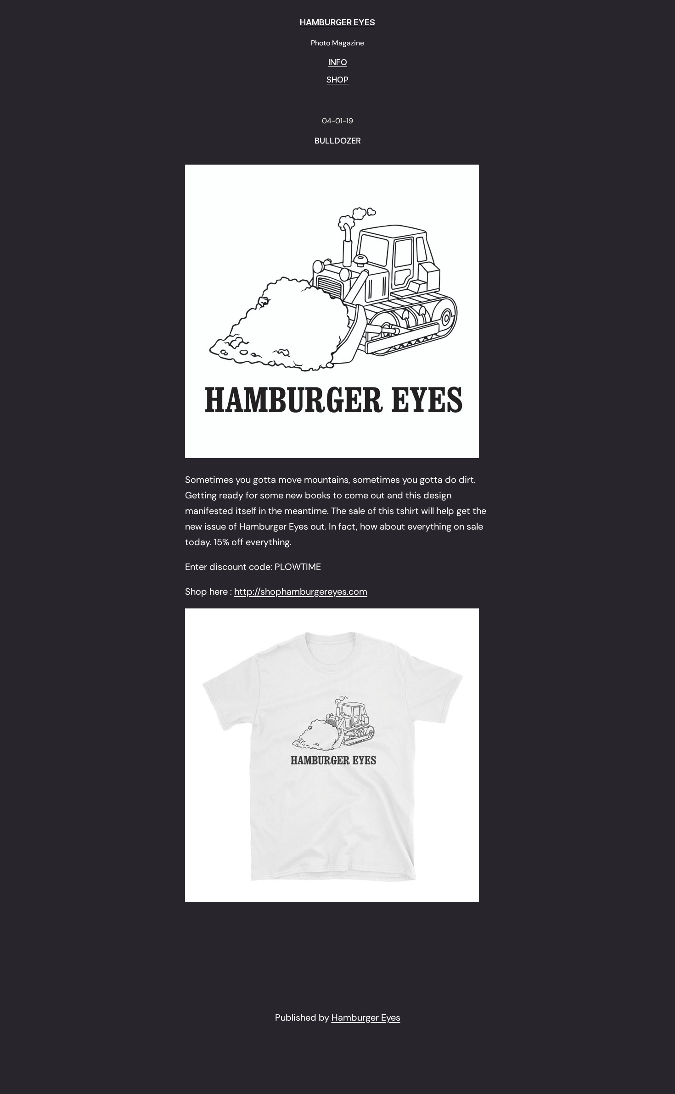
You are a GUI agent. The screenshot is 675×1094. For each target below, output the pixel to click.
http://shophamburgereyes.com (300, 591)
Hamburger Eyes (366, 1017)
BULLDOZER (338, 141)
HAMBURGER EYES (337, 22)
